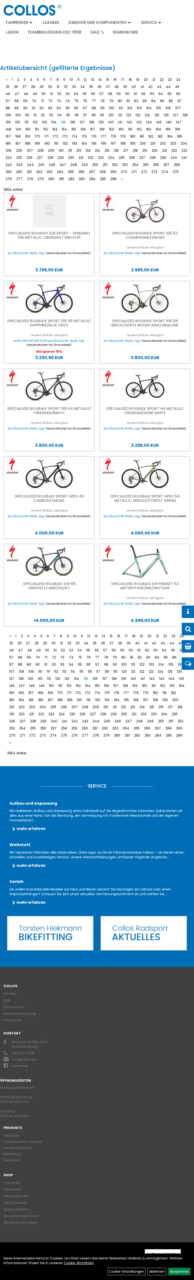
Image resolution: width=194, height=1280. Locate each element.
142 (129, 122)
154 (64, 129)
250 (95, 164)
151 (37, 129)
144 (149, 122)
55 (85, 93)
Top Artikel (12, 1182)
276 (9, 179)
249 (84, 164)
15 (107, 79)
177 (103, 136)
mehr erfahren (31, 828)
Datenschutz (14, 1007)
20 (146, 79)
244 (30, 164)
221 (164, 150)
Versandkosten (16, 1196)
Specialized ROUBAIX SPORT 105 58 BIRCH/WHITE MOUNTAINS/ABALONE (144, 323)
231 (81, 157)
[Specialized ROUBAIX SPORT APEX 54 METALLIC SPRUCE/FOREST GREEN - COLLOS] (145, 474)
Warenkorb (125, 32)
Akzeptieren (179, 1271)
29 (42, 86)
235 (121, 157)
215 (107, 150)
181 (142, 136)
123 (138, 115)
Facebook (20, 1065)
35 (91, 86)
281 (61, 179)
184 (170, 136)
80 (120, 101)
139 (101, 122)
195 (94, 143)
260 (19, 171)
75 (76, 101)
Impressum (13, 1020)
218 (135, 150)
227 (40, 157)
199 (132, 143)
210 (61, 150)
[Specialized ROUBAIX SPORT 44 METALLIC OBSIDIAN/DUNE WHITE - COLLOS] (145, 386)
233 (101, 157)
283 (82, 179)
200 (143, 143)
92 (42, 108)
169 (27, 136)
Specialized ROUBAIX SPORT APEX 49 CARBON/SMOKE (49, 498)
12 (85, 79)
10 (71, 79)
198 (123, 143)
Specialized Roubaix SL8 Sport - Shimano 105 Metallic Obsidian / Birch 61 (49, 235)
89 (16, 108)
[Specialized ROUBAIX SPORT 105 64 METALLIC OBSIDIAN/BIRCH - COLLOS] (49, 386)
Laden (12, 32)
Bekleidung (12, 1154)
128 (185, 115)
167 (8, 136)
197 (113, 143)
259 (9, 171)
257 (166, 164)
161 (130, 129)
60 (127, 93)
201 (152, 143)
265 (71, 171)
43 (159, 86)
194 (84, 143)
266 (81, 171)
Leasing (51, 22)
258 (177, 164)
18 (130, 79)
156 (83, 129)
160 (121, 129)
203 (173, 143)
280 (51, 179)
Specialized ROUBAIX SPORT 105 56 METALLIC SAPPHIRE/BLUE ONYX (49, 323)
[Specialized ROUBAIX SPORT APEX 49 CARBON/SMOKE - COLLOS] (49, 474)
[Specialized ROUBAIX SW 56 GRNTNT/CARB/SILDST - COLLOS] (49, 561)
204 (184, 143)
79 (111, 101)
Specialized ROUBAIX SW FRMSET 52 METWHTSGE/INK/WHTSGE (145, 586)
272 (144, 171)
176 (94, 136)
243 (19, 164)
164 (158, 129)
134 (54, 122)
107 (178, 108)
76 (85, 101)
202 (163, 143)
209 (51, 150)
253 (125, 164)
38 (117, 86)
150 (28, 129)
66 (178, 93)
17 (122, 79)
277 (19, 179)
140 (111, 122)
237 (142, 157)
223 (184, 150)
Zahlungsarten (15, 1202)
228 (50, 157)
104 (149, 108)
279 (41, 179)
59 (119, 93)
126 (166, 115)
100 (111, 108)
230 (71, 157)
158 (102, 129)
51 (51, 93)
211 (70, 150)
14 (100, 79)
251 (105, 164)
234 (111, 157)
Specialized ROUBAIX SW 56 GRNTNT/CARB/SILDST (49, 586)
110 (27, 115)
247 (63, 164)
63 (152, 93)
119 (102, 115)
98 (94, 108)
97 (85, 108)
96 (76, 108)
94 (59, 108)
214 (97, 150)
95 (68, 108)
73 (59, 101)
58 (110, 93)
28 (33, 86)
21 (153, 79)
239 (163, 157)
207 (30, 150)
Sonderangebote (17, 1147)
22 (161, 79)
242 (9, 164)
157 (92, 129)
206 (19, 150)
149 (18, 129)
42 (150, 86)
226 (29, 157)
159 (111, 129)
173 (64, 136)
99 (102, 108)
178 (113, 136)
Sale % (97, 32)
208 (40, 150)
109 (18, 115)
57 (102, 93)
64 (161, 93)
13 (92, 79)
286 (113, 179)
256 (156, 164)
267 (92, 171)
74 (67, 101)
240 (174, 157)
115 (68, 115)
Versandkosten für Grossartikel (67, 253)
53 (68, 93)
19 (137, 79)
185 (179, 136)
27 (24, 86)
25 (7, 86)
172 (55, 136)
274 (165, 171)
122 (128, 115)
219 (144, 150)
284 (92, 179)
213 (88, 150)
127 (175, 115)
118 (94, 115)
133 (44, 122)
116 (77, 115)
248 (74, 164)
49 (35, 93)
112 (43, 115)
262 (39, 171)
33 (74, 86)
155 (73, 129)
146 (169, 122)
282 (71, 179)
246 (52, 164)
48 (26, 93)
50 (44, 93)
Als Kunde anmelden (20, 1222)
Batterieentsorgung (20, 1013)
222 (174, 150)
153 (55, 129)
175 (84, 136)
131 (26, 122)
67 (8, 101)
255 (146, 164)
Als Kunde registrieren (21, 1216)
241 (184, 157)
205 (9, 150)
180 (132, 136)
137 (82, 122)
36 (99, 86)
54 (76, 93)
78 (102, 101)
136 (72, 122)
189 (37, 143)
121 (120, 115)
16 (115, 79)
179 (123, 136)
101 (121, 108)
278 (30, 179)
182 (150, 136)
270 (124, 171)
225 (19, 157)
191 (56, 143)
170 (37, 136)
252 (115, 164)
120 (111, 115)
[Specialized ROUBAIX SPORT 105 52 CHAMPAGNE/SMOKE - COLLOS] (145, 211)
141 (120, 122)
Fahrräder (17, 22)
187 (18, 143)
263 (50, 171)
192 (65, 143)
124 (147, 115)
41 (142, 86)
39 (125, 86)
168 (18, 136)
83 (145, 101)
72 (50, 101)
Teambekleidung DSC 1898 (54, 32)
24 (178, 79)
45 (177, 86)
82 (136, 101)
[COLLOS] (32, 10)
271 (134, 171)
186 (8, 143)
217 (125, 150)
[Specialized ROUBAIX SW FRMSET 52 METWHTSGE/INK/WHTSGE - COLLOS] (145, 561)
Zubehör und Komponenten (97, 22)
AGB (7, 1000)
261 (29, 171)
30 (50, 86)
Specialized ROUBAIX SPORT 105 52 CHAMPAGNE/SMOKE (145, 235)
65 (170, 93)
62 (143, 93)
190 (47, 143)
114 (59, 115)
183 (160, 136)
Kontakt (10, 993)
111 (35, 115)
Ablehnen (157, 1271)
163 (148, 129)
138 (91, 122)
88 (8, 108)
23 (170, 79)
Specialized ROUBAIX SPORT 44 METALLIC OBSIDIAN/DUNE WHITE (145, 411)
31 (58, 86)
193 (74, 143)
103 (139, 108)
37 (108, 86)
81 (128, 101)
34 (82, 86)
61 (135, 93)
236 (132, 157)
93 (50, 108)
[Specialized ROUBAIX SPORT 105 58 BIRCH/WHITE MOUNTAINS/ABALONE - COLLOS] (145, 298)
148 (8, 129)
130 (17, 122)
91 (33, 108)
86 (171, 101)
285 (103, 179)
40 (134, 86)
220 (155, 150)
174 (74, 136)
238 (153, 157)
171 (46, 136)
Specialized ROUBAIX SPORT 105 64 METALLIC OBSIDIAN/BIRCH (49, 411)
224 (9, 157)
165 (168, 129)
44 (168, 86)
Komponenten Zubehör (23, 1141)
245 (41, 164)
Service (149, 22)
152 (45, 129)
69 (25, 101)
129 (8, 122)
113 (51, 115)
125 (156, 115)
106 (168, 108)
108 (8, 115)
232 (90, 157)
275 (176, 171)
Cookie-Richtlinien (79, 1263)
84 (153, 101)
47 (17, 93)
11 (78, 79)
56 (93, 93)
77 (94, 101)
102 (129, 108)
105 (158, 108)
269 (113, 171)
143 (139, 122)
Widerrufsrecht (16, 1209)
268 (103, 171)
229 (61, 157)
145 (159, 122)
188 (27, 143)
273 (154, 171)
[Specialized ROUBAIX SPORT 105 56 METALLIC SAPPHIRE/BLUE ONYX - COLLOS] (49, 298)
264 (60, 171)
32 (66, 86)
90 (25, 108)
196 (103, 143)
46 (8, 93)
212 (78, 150)
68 (16, 101)
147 (178, 122)
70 (34, 101)
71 (42, 101)
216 (116, 150)
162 (139, 129)
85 (162, 101)
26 (16, 86)
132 (35, 122)
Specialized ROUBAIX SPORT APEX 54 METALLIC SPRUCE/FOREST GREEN (145, 498)
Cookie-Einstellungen (126, 1271)
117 (85, 115)
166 (177, 129)
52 (59, 93)
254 (135, 164)
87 (179, 101)
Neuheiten (12, 1160)
